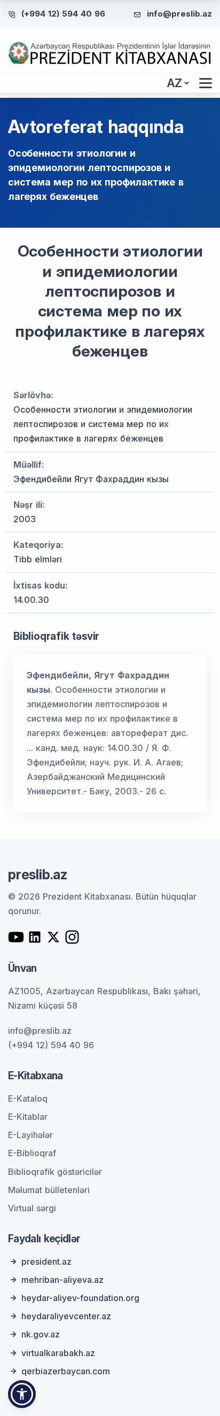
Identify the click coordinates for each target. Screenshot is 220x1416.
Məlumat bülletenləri (49, 1190)
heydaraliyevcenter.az (66, 1316)
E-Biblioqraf (32, 1153)
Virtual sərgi (32, 1208)
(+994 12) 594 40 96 (63, 14)
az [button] (175, 83)
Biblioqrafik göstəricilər (55, 1171)
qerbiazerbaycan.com (65, 1371)
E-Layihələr (30, 1134)
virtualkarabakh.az (58, 1353)
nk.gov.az (40, 1334)
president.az (46, 1261)
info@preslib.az (179, 14)
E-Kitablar (28, 1116)
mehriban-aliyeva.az (62, 1279)
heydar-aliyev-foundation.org (80, 1298)
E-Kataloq (28, 1098)
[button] (22, 1394)
